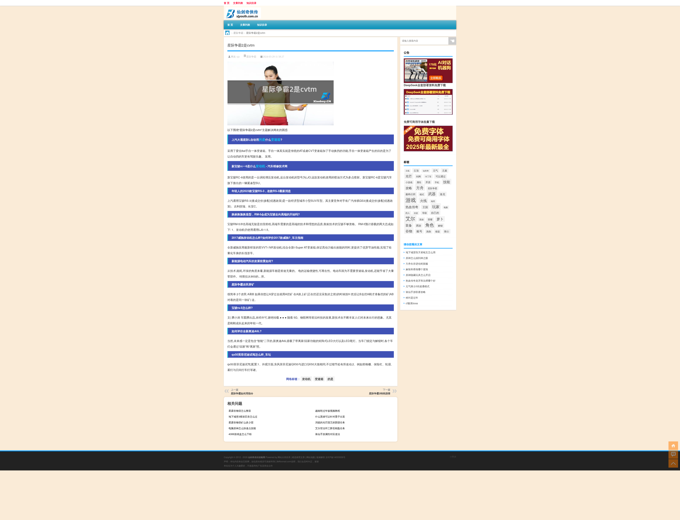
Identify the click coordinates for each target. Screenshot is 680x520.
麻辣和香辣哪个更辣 (417, 269)
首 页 (227, 3)
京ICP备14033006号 (335, 457)
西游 (418, 225)
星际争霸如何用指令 (242, 393)
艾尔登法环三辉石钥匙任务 (330, 428)
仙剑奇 (426, 170)
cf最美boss (412, 303)
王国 (425, 207)
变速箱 (275, 139)
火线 (423, 200)
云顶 (416, 170)
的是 (262, 139)
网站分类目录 (284, 457)
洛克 (442, 194)
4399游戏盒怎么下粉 (240, 434)
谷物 (409, 231)
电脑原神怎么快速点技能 (242, 428)
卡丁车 (428, 176)
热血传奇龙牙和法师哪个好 (420, 280)
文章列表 (238, 3)
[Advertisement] (106, 495)
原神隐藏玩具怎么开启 (418, 275)
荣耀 (430, 219)
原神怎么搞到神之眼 (417, 258)
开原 (428, 182)
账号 (419, 231)
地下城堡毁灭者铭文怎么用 (420, 252)
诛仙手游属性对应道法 (327, 434)
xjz (238, 56)
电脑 (446, 207)
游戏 (411, 199)
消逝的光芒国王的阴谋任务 (330, 422)
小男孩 (453, 456)
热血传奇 (412, 207)
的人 (408, 212)
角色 (429, 225)
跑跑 (428, 231)
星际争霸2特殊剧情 (379, 393)
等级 (424, 213)
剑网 (418, 176)
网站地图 (310, 457)
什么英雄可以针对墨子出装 (330, 416)
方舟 (420, 187)
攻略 (409, 187)
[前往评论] (672, 454)
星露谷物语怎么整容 (240, 410)
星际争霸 (238, 33)
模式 (422, 194)
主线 (407, 170)
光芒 (409, 176)
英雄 (421, 219)
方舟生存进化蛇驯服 (417, 263)
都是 (437, 231)
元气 (435, 170)
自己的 (435, 213)
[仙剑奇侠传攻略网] (242, 7)
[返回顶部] (672, 463)
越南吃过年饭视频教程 (327, 410)
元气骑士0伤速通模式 (417, 286)
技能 (446, 181)
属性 (419, 182)
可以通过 (441, 176)
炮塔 (433, 201)
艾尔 (410, 218)
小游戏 (409, 182)
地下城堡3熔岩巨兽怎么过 (243, 416)
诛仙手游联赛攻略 (416, 292)
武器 (432, 193)
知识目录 (251, 3)
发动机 (260, 166)
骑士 (446, 231)
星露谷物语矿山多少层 (241, 422)
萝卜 (440, 219)
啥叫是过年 (412, 297)
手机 (437, 182)
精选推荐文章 (298, 457)
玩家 (436, 206)
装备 (409, 225)
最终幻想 (410, 194)
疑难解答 (320, 457)
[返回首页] (672, 445)
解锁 (440, 225)
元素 (444, 170)
